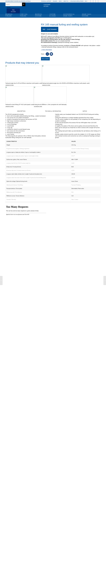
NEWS (60, 1)
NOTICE (85, 111)
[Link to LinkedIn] (99, 1)
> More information (46, 50)
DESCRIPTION (21, 111)
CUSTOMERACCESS (47, 5)
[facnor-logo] (8, 7)
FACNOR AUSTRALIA (26, 1)
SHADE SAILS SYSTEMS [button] (86, 15)
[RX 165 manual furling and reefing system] (1, 280)
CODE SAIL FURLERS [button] (24, 15)
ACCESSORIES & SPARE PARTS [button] (68, 15)
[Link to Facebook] (89, 1)
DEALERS (55, 1)
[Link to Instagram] (92, 1)
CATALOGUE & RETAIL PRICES (76, 1)
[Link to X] (97, 1)
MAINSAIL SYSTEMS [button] (38, 15)
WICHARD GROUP (9, 1)
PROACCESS (13, 11)
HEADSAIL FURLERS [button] (9, 15)
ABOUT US (65, 1)
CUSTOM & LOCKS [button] (53, 15)
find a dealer (45, 59)
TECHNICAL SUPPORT (46, 1)
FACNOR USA (17, 1)
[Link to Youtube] (94, 1)
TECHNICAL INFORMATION (53, 111)
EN (86, 1)
